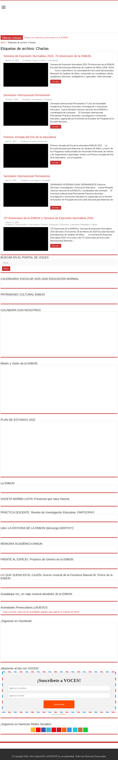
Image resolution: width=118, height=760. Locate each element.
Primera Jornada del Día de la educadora (29, 137)
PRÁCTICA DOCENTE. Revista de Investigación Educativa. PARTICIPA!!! (48, 512)
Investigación (52, 60)
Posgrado (48, 99)
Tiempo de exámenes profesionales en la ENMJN (46, 37)
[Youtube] (59, 730)
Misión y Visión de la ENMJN (19, 363)
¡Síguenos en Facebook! (16, 621)
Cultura (35, 60)
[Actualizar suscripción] (116, 48)
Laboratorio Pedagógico (80, 225)
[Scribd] (75, 730)
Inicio (3, 42)
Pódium (94, 225)
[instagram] (69, 730)
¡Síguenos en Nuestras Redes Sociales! (26, 724)
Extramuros (64, 225)
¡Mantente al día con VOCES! (20, 668)
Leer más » (55, 82)
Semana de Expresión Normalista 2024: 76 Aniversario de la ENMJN (47, 56)
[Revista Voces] (59, 16)
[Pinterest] (54, 730)
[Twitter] (48, 730)
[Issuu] (80, 730)
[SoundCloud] (64, 730)
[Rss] (33, 730)
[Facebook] (43, 730)
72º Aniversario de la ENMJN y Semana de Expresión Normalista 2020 (48, 218)
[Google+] (38, 730)
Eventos (42, 60)
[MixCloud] (85, 730)
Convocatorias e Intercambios (27, 225)
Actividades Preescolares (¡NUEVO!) (24, 607)
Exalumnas (42, 141)
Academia (27, 60)
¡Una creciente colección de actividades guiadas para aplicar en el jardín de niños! (40, 612)
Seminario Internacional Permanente (26, 95)
